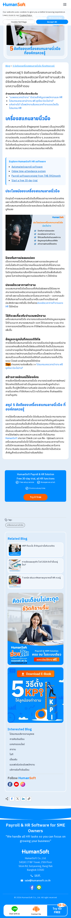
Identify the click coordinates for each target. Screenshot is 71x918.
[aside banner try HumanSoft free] (35, 629)
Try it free (35, 497)
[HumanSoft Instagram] (22, 784)
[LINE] (39, 887)
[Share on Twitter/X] (17, 799)
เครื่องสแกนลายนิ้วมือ (15, 525)
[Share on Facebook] (12, 799)
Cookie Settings (19, 22)
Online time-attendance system (29, 171)
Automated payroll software (27, 166)
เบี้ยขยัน (13, 759)
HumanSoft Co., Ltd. (31, 897)
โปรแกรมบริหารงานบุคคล (22, 733)
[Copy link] (29, 799)
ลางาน (13, 749)
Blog (8, 65)
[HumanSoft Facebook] (10, 784)
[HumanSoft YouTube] (16, 784)
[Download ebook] (35, 695)
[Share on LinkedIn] (23, 799)
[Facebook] (32, 887)
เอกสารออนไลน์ (17, 744)
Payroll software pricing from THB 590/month (36, 175)
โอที (11, 754)
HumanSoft (12, 438)
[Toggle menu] (64, 4)
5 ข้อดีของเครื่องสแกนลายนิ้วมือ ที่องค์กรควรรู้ (33, 65)
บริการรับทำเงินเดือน (19, 769)
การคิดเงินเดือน (17, 739)
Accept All (52, 22)
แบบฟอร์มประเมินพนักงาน (22, 764)
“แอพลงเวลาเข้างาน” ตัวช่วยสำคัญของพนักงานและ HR (35, 97)
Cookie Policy (26, 15)
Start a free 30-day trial (25, 180)
